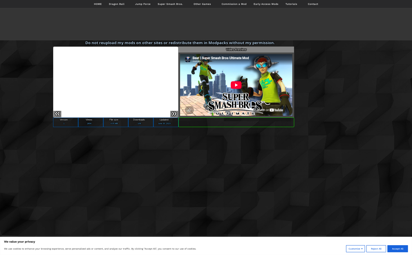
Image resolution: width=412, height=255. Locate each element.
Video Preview (236, 49)
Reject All (376, 248)
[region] (206, 246)
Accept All (397, 248)
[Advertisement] (320, 90)
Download (236, 121)
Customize (354, 248)
